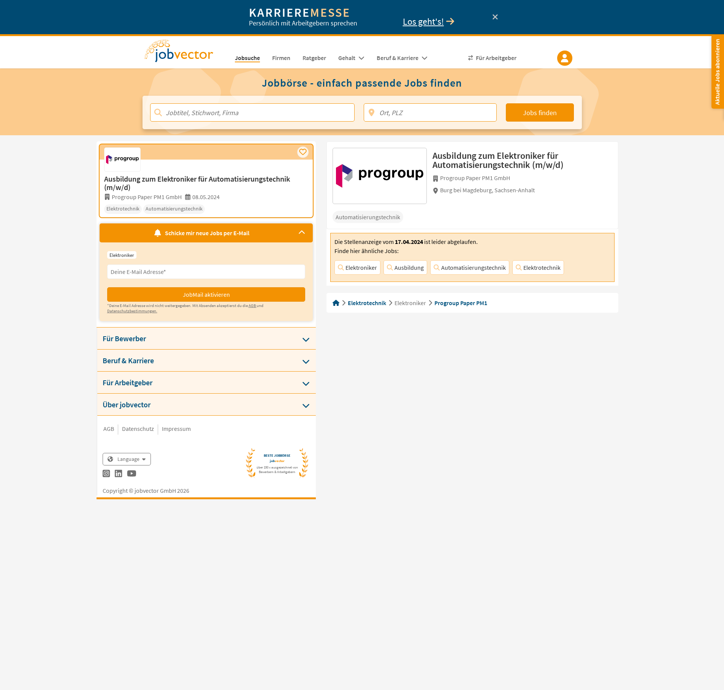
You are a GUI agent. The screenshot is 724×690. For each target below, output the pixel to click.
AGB (108, 428)
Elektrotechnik (542, 267)
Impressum (176, 428)
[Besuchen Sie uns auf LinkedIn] (118, 474)
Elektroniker (361, 267)
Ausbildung (409, 267)
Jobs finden (540, 112)
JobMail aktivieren (206, 294)
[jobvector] (186, 53)
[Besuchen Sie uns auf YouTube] (131, 474)
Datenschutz (138, 428)
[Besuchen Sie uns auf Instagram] (106, 474)
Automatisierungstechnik (473, 267)
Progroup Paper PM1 (460, 303)
